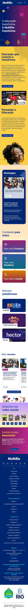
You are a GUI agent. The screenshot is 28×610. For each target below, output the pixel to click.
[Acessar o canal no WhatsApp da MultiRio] (20, 464)
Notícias (14, 488)
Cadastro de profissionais (13, 538)
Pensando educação (14, 491)
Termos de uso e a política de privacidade (14, 543)
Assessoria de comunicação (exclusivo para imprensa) (14, 565)
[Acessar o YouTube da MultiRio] (3, 464)
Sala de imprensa (14, 476)
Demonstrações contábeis (13, 532)
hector (13, 506)
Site (14, 468)
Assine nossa (10, 434)
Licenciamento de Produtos (13, 493)
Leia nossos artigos (7, 135)
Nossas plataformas (14, 498)
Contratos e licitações (13, 535)
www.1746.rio (15, 580)
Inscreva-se (14, 449)
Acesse (8, 195)
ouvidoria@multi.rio (14, 561)
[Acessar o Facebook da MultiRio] (16, 464)
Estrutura (14, 473)
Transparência (14, 517)
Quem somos (14, 471)
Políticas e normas (13, 527)
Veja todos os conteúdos (14, 392)
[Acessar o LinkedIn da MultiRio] (24, 464)
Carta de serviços (13, 519)
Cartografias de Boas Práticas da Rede (13, 504)
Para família (14, 486)
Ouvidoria (14, 558)
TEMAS (13, 511)
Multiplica (13, 509)
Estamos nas (10, 408)
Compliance (13, 522)
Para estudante (14, 483)
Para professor (14, 481)
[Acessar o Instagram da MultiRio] (7, 464)
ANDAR (13, 501)
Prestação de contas (13, 530)
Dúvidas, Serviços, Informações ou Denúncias (14, 573)
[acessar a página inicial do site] (7, 3)
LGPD (13, 540)
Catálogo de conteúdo (14, 478)
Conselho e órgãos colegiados (13, 525)
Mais (8, 354)
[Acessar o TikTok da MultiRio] (12, 464)
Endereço (14, 548)
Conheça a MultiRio (7, 86)
